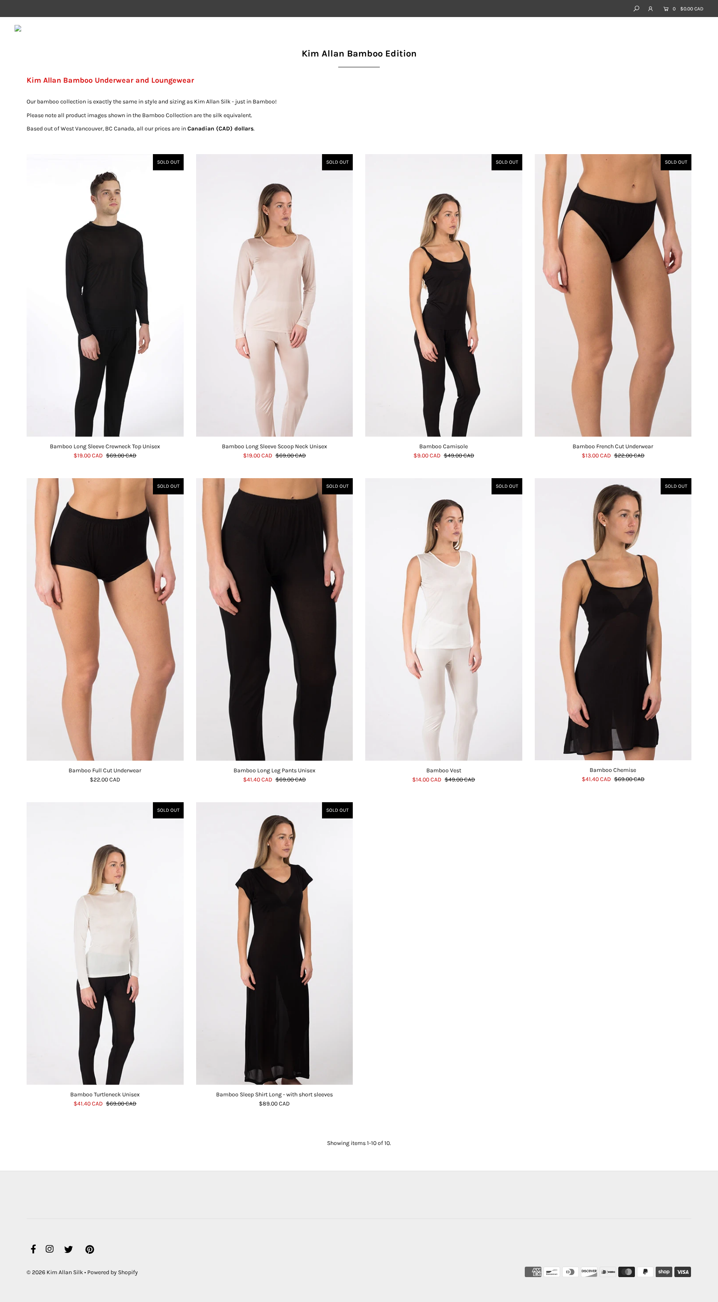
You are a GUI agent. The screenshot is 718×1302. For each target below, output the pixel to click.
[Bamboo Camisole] (443, 295)
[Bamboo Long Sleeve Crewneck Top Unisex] (105, 295)
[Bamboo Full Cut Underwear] (105, 619)
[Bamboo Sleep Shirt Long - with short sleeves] (274, 943)
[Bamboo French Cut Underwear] (613, 295)
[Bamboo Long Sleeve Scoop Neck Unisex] (274, 295)
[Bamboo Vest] (443, 619)
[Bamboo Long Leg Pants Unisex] (274, 619)
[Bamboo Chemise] (613, 619)
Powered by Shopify (112, 1272)
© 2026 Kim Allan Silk (55, 1272)
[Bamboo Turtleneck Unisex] (105, 943)
